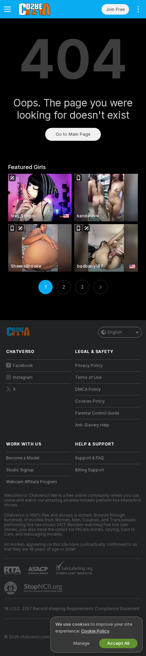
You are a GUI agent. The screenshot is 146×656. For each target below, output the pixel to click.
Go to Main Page (73, 134)
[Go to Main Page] (44, 9)
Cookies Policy (90, 401)
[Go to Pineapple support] (11, 588)
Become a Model (22, 458)
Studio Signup (20, 470)
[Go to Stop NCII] (44, 588)
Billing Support (89, 470)
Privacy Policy (89, 365)
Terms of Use (88, 377)
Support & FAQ (89, 458)
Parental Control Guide (97, 413)
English (115, 332)
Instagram (23, 377)
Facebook (23, 365)
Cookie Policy (95, 631)
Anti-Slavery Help (92, 425)
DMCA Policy (88, 389)
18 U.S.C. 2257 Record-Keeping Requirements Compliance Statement (72, 608)
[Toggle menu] (7, 9)
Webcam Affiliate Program (31, 482)
